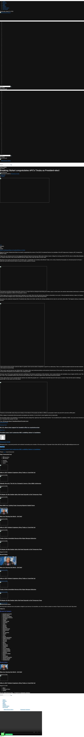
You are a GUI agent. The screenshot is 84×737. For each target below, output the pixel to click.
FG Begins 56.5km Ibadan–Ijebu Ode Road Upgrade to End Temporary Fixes (21, 494)
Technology (5, 656)
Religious (5, 652)
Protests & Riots (6, 651)
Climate (4, 620)
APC (4, 421)
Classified (5, 618)
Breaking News (6, 615)
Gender (4, 636)
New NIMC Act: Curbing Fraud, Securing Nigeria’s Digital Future (17, 505)
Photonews (5, 646)
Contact (4, 6)
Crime (4, 623)
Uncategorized (6, 659)
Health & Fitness (6, 638)
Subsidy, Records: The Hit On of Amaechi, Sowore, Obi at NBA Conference (20, 483)
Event (4, 631)
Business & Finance (7, 616)
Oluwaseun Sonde (15, 173)
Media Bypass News (8, 692)
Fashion (4, 633)
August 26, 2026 (3, 570)
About (4, 5)
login (5, 452)
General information (7, 637)
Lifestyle (5, 641)
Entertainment (6, 630)
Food (4, 635)
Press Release (6, 648)
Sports (4, 654)
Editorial (4, 625)
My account (5, 9)
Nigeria (19, 421)
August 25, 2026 (3, 581)
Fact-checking (6, 632)
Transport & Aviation (7, 657)
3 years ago (2, 175)
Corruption (5, 622)
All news (5, 3)
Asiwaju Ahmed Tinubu (10, 421)
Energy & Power (6, 628)
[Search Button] (11, 695)
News (4, 642)
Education (5, 627)
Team (4, 4)
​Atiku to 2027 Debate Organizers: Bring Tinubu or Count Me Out (17, 472)
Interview (5, 640)
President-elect (24, 421)
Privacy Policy (6, 7)
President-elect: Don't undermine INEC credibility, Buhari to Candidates (20, 449)
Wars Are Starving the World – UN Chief (11, 516)
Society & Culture (6, 653)
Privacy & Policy (6, 689)
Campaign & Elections (8, 617)
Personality (5, 644)
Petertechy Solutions (25, 692)
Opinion (4, 643)
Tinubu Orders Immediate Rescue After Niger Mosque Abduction (18, 538)
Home (4, 1)
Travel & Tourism (6, 658)
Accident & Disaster (7, 614)
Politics (5, 167)
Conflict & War (6, 621)
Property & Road (6, 649)
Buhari (16, 421)
